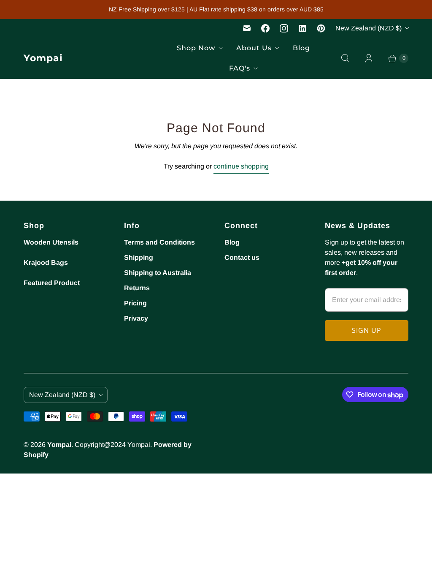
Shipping (138, 257)
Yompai (59, 444)
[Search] (345, 58)
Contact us (241, 257)
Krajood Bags (46, 262)
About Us (254, 48)
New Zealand (368, 28)
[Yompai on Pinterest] (321, 28)
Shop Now (196, 48)
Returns (137, 287)
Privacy (136, 318)
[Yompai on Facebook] (265, 28)
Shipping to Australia (157, 272)
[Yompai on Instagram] (284, 28)
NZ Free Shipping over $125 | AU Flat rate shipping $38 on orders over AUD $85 (216, 9)
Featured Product (52, 282)
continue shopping (241, 166)
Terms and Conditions (159, 242)
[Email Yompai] (247, 28)
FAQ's (239, 68)
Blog (301, 48)
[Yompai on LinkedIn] (302, 28)
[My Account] (369, 58)
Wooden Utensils (51, 242)
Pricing (135, 303)
